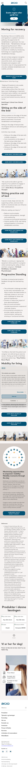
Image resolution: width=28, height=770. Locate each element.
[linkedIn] (2, 751)
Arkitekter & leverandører (9, 733)
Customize (13, 400)
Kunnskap (4, 718)
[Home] (14, 3)
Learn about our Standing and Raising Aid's (14, 231)
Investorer (4, 725)
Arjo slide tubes (20, 619)
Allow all (14, 396)
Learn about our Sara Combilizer (14, 322)
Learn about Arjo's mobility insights (14, 513)
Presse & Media (6, 728)
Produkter (4, 713)
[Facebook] (6, 751)
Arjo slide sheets (7, 619)
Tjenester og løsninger (8, 715)
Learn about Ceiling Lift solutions (14, 414)
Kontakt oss (5, 723)
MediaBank (4, 735)
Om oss (3, 720)
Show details (20, 392)
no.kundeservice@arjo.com (7, 745)
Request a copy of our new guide (14, 77)
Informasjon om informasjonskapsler (9, 764)
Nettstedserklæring (5, 761)
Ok (14, 18)
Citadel (7, 628)
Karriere (4, 730)
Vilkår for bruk (4, 757)
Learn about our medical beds (14, 154)
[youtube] (10, 751)
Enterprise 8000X (20, 628)
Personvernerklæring (5, 759)
